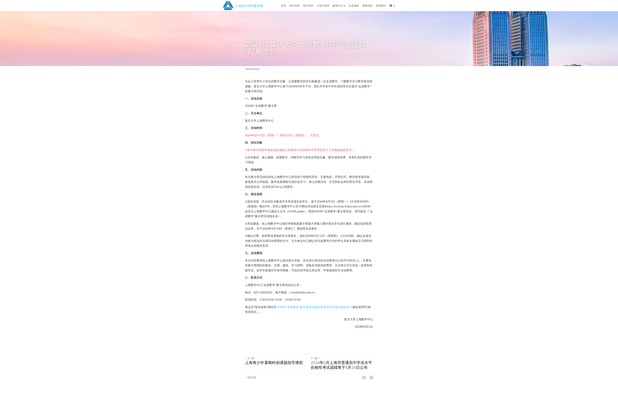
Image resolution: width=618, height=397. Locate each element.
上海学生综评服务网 (249, 6)
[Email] (371, 377)
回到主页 (251, 377)
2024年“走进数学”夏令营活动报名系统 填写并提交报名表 (313, 307)
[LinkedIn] (364, 377)
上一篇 (250, 358)
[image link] (228, 5)
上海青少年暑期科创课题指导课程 (274, 362)
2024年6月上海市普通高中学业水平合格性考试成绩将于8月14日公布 (341, 365)
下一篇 (314, 358)
